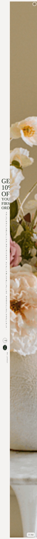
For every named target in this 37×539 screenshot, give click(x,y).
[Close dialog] (34, 4)
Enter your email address (5, 334)
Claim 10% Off (5, 347)
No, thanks (7, 357)
